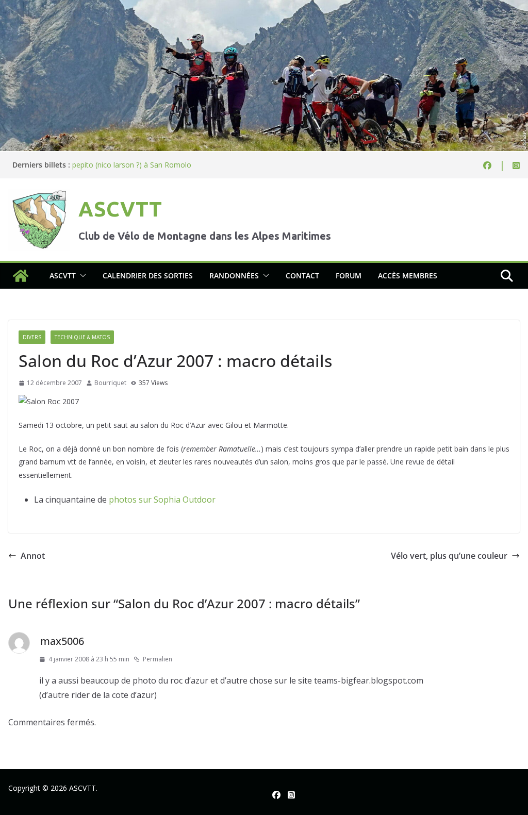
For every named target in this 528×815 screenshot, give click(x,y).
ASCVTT (120, 209)
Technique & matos (82, 337)
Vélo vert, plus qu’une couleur (449, 555)
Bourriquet (110, 382)
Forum (348, 275)
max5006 (62, 641)
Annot (33, 555)
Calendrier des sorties (148, 275)
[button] (81, 276)
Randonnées (234, 275)
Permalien (157, 659)
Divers (32, 337)
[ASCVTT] (264, 7)
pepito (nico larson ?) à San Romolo (131, 165)
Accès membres (407, 275)
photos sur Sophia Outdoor (162, 499)
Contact (302, 275)
